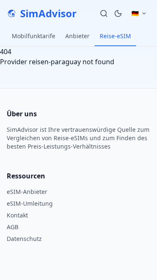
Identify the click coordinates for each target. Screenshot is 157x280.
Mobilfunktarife (33, 36)
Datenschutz (24, 239)
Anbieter (77, 36)
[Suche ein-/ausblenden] (104, 13)
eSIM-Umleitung (30, 203)
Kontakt (17, 215)
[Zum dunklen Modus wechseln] (118, 13)
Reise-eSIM (115, 36)
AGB (12, 227)
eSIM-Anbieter (27, 192)
